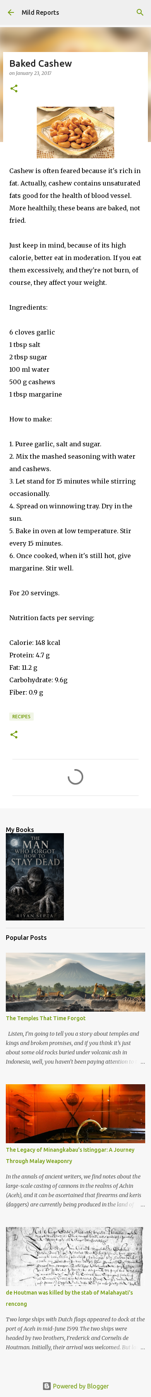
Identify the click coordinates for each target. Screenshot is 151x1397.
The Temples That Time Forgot (46, 1018)
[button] (14, 89)
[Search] (140, 12)
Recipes (21, 716)
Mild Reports (40, 12)
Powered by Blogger (80, 1386)
